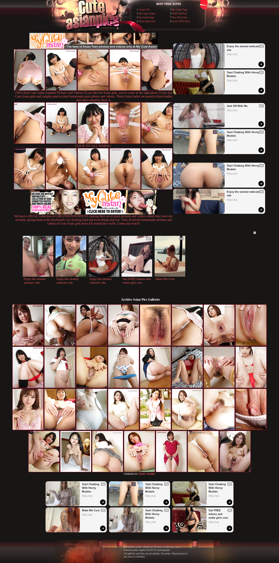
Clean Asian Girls (147, 21)
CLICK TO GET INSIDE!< (93, 146)
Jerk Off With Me (237, 105)
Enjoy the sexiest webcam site (243, 48)
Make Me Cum (165, 279)
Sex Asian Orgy (146, 17)
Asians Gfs (144, 9)
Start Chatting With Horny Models (243, 74)
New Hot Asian (179, 17)
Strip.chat (232, 54)
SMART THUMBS (147, 474)
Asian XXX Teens (181, 21)
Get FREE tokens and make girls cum (137, 280)
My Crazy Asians (146, 13)
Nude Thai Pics (179, 13)
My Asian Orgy (179, 9)
